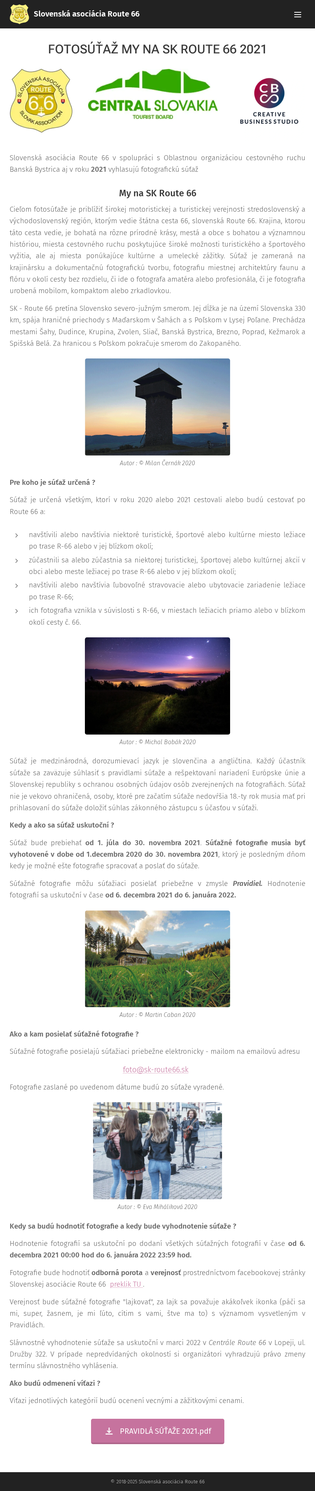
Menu (297, 14)
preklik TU (126, 1284)
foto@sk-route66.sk (156, 1069)
